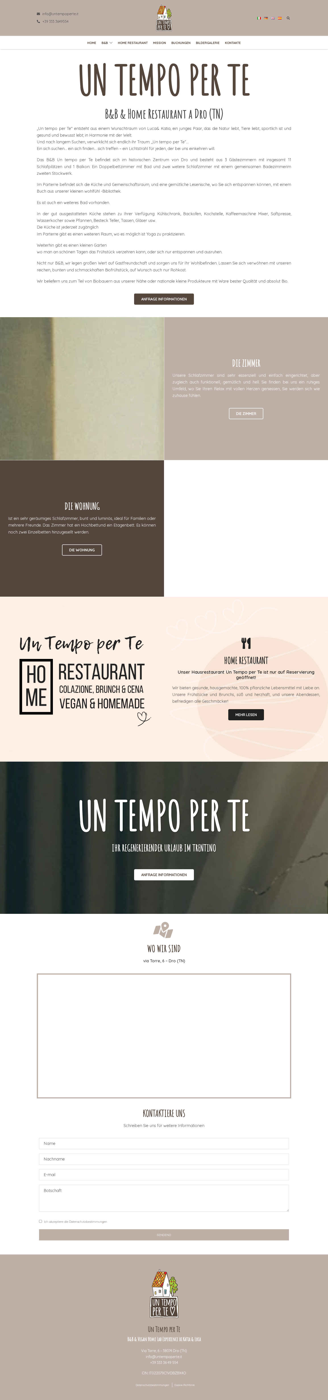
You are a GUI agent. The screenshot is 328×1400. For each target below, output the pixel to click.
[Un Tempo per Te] (164, 17)
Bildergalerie (208, 43)
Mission (159, 43)
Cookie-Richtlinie (184, 1385)
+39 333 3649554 (55, 21)
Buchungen (181, 43)
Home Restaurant (133, 43)
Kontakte (233, 43)
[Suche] (289, 19)
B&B (105, 43)
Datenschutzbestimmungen (88, 1222)
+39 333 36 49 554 (164, 1362)
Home (91, 43)
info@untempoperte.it (60, 13)
